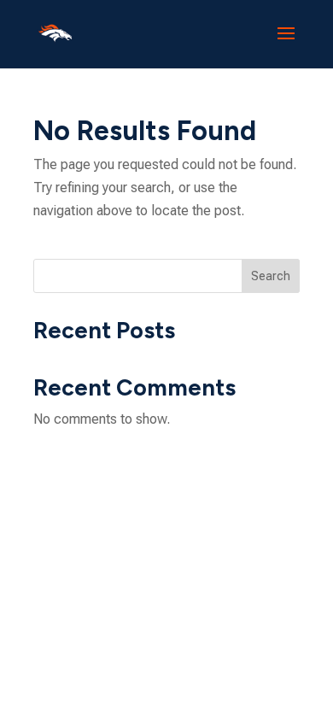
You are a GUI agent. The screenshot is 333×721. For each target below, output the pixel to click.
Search (270, 276)
